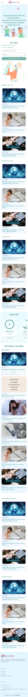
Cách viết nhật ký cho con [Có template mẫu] (13, 130)
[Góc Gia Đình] (14, 2)
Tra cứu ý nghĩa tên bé (8, 47)
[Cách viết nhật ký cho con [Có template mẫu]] (14, 119)
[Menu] (2, 2)
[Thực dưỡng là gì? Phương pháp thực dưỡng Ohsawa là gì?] (14, 431)
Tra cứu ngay (13, 58)
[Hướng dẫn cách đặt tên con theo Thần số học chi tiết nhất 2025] (14, 143)
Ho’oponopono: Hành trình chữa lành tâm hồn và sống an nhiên (13, 396)
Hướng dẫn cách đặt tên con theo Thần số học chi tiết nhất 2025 (13, 154)
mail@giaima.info (7, 687)
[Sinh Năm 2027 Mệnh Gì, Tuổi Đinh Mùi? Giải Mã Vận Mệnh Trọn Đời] (14, 95)
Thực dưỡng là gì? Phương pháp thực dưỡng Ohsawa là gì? (14, 442)
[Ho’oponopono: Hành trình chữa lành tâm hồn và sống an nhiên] (14, 384)
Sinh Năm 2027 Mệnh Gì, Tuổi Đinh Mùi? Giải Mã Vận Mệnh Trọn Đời (13, 106)
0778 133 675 (6, 685)
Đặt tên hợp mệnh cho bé (9, 45)
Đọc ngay (13, 372)
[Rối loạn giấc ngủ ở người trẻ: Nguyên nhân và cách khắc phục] (14, 407)
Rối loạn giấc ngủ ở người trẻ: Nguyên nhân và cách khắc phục (14, 419)
